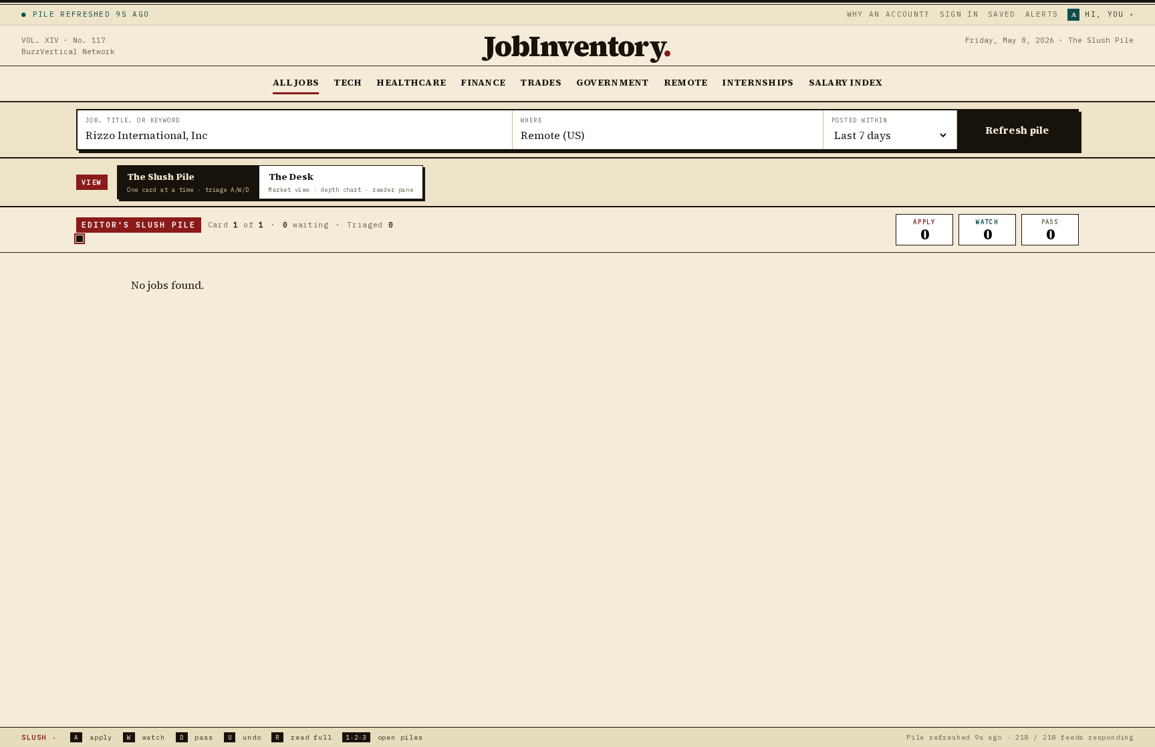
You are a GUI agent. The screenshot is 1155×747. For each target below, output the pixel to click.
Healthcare (411, 82)
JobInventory (577, 45)
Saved (1002, 14)
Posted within (859, 120)
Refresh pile (1017, 130)
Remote (686, 82)
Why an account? (888, 14)
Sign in (959, 14)
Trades (540, 82)
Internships (757, 82)
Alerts (1042, 14)
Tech (348, 82)
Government (612, 82)
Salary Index (845, 82)
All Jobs (296, 82)
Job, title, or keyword (133, 120)
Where (531, 120)
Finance (483, 82)
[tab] (188, 182)
